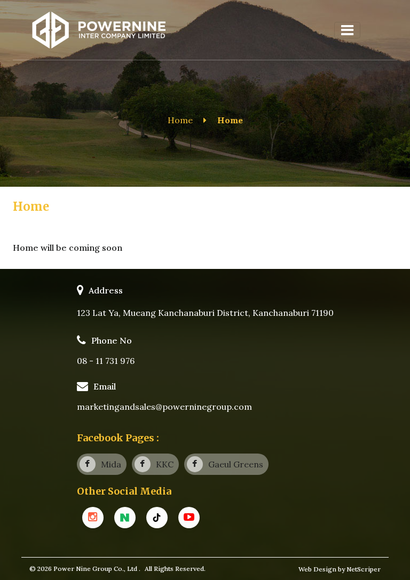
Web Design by (322, 569)
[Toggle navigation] (347, 30)
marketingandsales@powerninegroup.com (164, 406)
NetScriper (363, 569)
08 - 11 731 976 (106, 360)
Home (180, 120)
